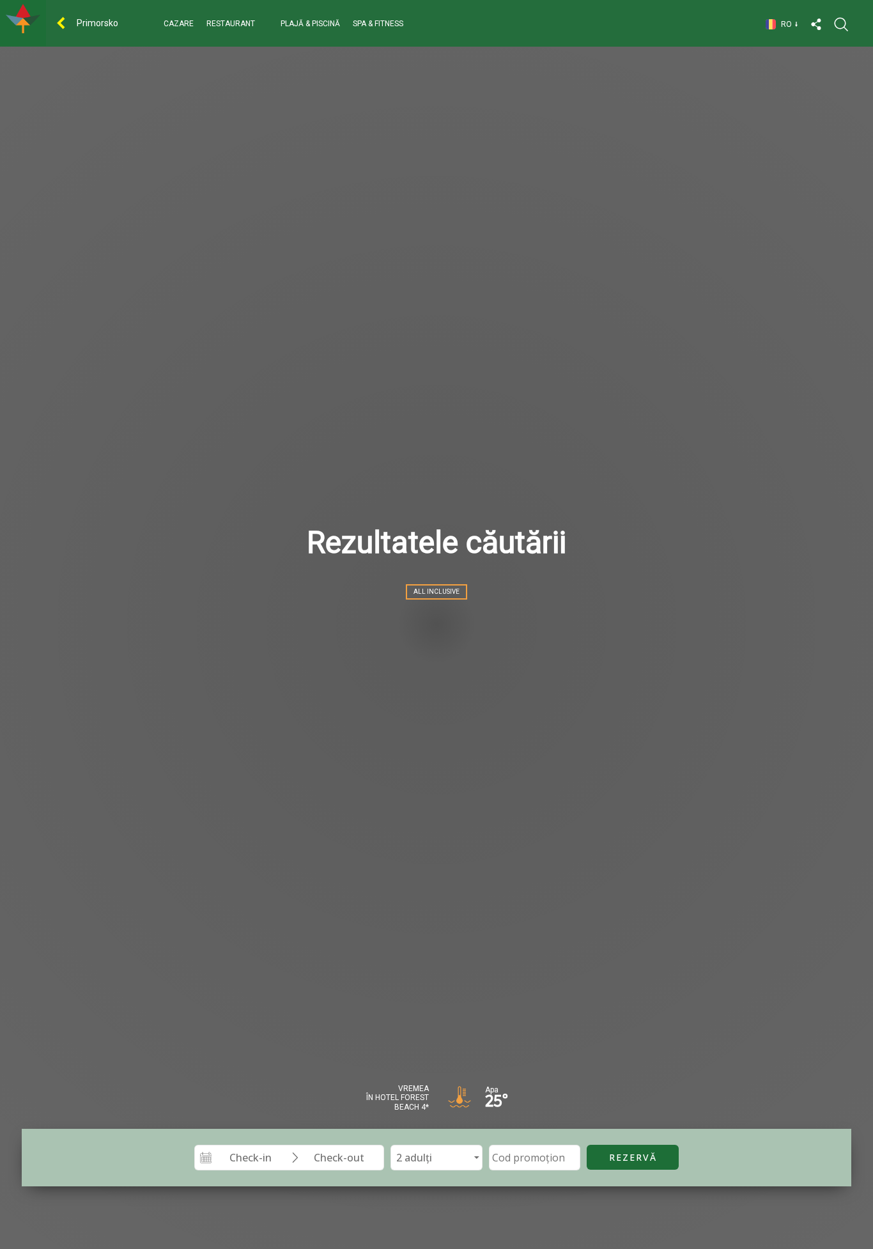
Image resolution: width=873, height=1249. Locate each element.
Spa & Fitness (378, 23)
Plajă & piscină (310, 23)
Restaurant (230, 23)
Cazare (179, 23)
